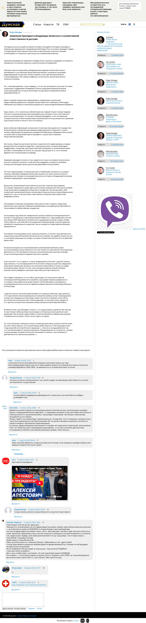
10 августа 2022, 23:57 (22, 360)
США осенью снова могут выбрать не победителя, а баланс (114, 66)
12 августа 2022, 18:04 (31, 522)
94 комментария (116, 161)
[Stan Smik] (4, 408)
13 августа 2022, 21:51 (32, 568)
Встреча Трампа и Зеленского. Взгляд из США (113, 172)
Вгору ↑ (40, 608)
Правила (31, 608)
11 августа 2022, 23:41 (25, 460)
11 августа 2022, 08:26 (26, 440)
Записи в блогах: (103, 32)
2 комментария (117, 55)
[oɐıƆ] (5, 464)
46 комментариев (116, 126)
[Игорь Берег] (5, 572)
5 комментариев (116, 179)
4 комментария (117, 144)
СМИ (65, 24)
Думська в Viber (139, 229)
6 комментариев (116, 73)
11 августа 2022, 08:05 (27, 408)
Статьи (37, 24)
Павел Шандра (16, 32)
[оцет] (4, 361)
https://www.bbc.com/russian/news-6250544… (29, 585)
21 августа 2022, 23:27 (27, 582)
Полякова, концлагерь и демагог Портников (113, 119)
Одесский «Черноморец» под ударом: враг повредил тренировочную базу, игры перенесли (74, 6)
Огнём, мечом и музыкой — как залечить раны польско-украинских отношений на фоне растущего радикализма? (109, 44)
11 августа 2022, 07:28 (32, 378)
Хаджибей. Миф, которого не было (113, 155)
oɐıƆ (13, 460)
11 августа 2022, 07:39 (27, 393)
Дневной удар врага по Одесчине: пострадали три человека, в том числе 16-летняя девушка (46, 6)
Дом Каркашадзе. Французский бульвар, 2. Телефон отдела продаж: (128, 6)
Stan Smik (14, 408)
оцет (10, 360)
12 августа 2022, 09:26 (36, 509)
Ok (82, 621)
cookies (76, 621)
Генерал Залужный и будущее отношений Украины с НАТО (114, 137)
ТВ (57, 24)
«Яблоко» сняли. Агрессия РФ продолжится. (112, 84)
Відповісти (12, 372)
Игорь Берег (17, 568)
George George (16, 378)
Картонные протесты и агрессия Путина (114, 102)
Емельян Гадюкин (14, 522)
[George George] (5, 380)
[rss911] (5, 587)
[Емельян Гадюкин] (3, 521)
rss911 (14, 582)
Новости (48, 24)
